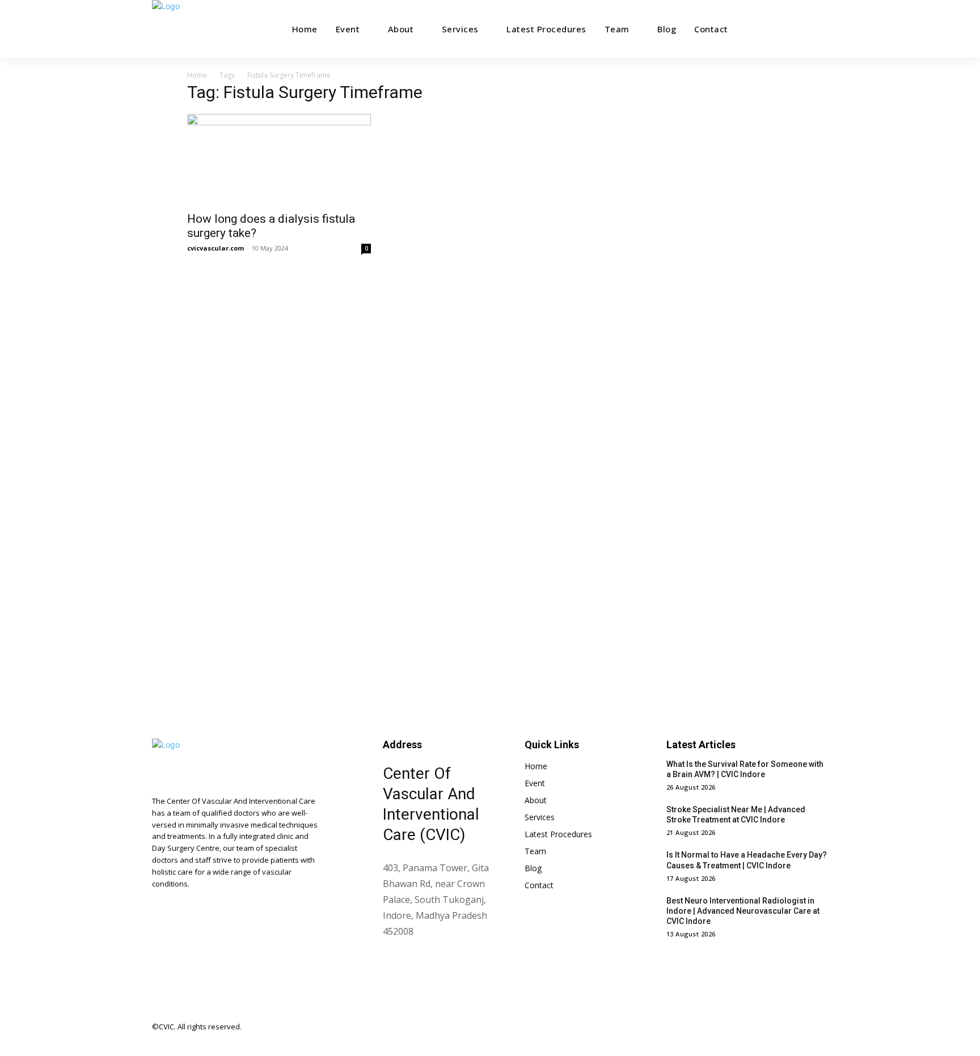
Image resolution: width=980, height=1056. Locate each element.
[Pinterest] (771, 1027)
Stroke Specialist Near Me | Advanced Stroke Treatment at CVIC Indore (735, 814)
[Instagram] (747, 1027)
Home (197, 75)
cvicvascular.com (215, 248)
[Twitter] (795, 1027)
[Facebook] (724, 1027)
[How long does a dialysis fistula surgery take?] (279, 159)
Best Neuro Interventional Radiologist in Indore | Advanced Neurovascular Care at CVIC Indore (743, 911)
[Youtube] (819, 1027)
